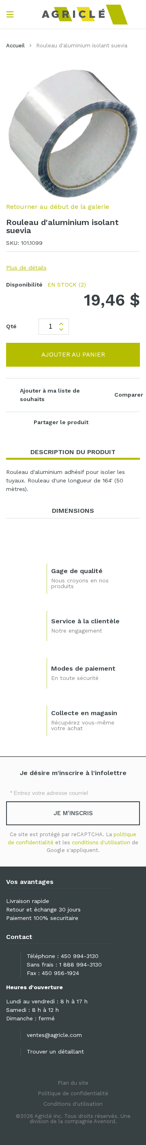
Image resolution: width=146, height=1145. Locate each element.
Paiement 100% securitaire (42, 918)
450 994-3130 (80, 956)
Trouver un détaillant (55, 1051)
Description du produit (73, 452)
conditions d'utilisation (101, 842)
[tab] (73, 452)
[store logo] (73, 14)
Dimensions (73, 510)
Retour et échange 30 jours (43, 909)
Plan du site (73, 1083)
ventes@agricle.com (54, 1035)
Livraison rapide (27, 901)
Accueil (15, 45)
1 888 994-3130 (80, 964)
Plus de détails (26, 267)
